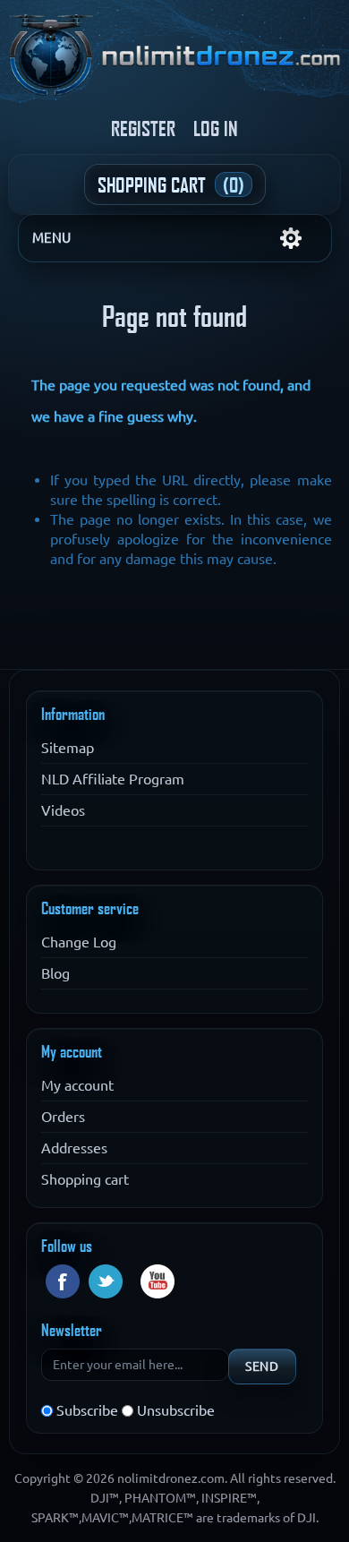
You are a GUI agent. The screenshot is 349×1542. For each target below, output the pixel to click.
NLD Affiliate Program (112, 779)
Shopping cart (85, 1179)
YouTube (157, 1281)
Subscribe (87, 1410)
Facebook (63, 1281)
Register (143, 128)
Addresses (74, 1148)
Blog (55, 973)
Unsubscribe (176, 1410)
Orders (63, 1117)
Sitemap (67, 748)
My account (77, 1085)
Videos (63, 810)
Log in (215, 128)
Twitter (106, 1281)
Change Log (78, 942)
